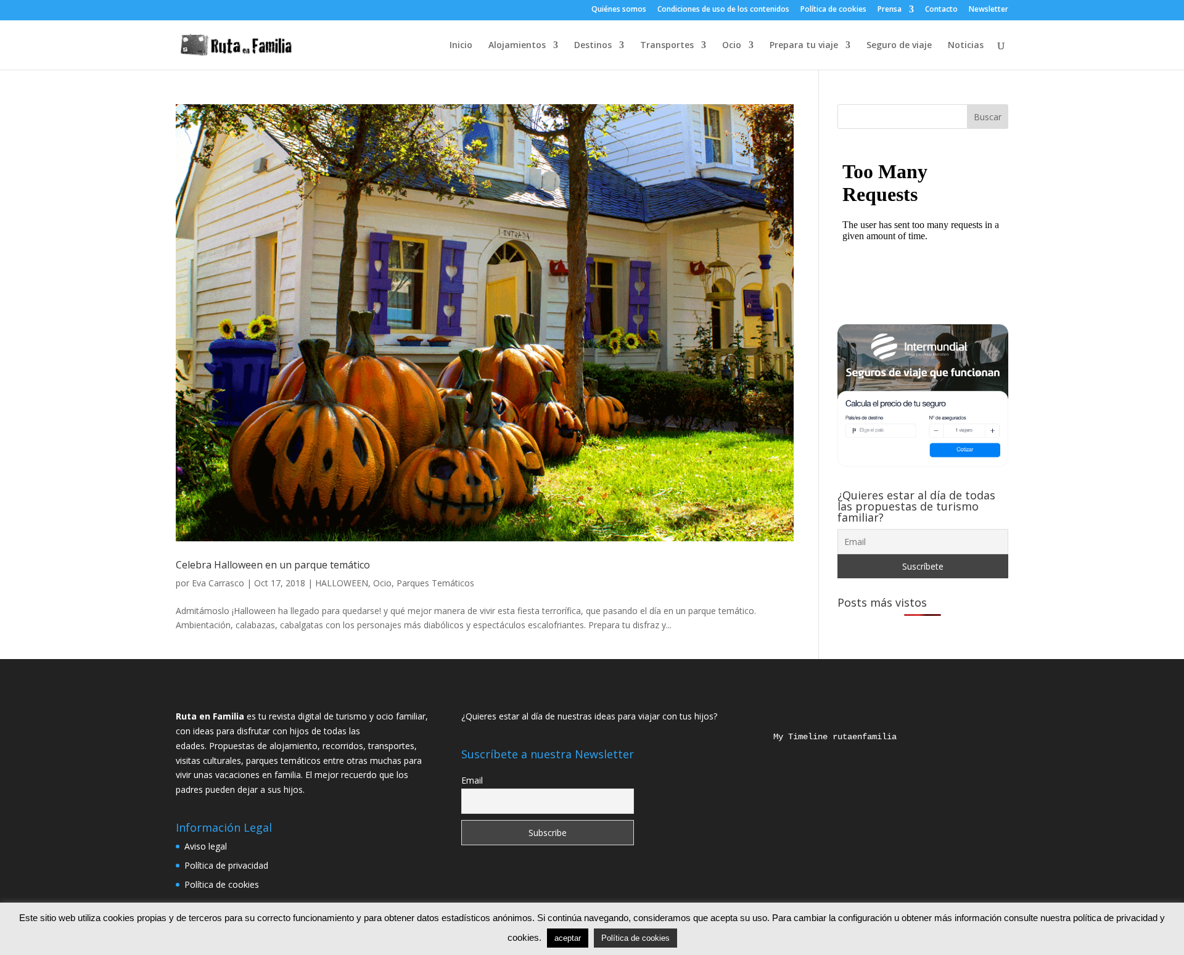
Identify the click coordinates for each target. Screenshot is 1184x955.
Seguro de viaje (899, 46)
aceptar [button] (567, 938)
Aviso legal (205, 846)
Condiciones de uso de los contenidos (723, 10)
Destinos (593, 46)
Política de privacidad (226, 865)
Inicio (461, 46)
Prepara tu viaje (804, 46)
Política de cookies (833, 10)
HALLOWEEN (341, 583)
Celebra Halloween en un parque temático (273, 565)
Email (472, 780)
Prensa (890, 10)
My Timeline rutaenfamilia (825, 737)
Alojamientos (517, 46)
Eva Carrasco (218, 583)
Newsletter (988, 10)
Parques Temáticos (435, 583)
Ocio (731, 46)
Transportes (667, 46)
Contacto (941, 10)
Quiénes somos (618, 10)
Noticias (966, 46)
